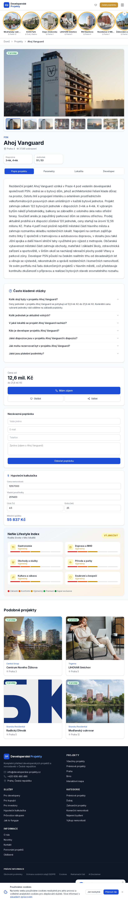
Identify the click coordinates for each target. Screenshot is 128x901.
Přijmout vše (111, 892)
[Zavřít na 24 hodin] (123, 882)
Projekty (18, 41)
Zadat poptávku (109, 5)
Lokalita (79, 171)
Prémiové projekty (76, 766)
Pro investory (10, 805)
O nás (7, 834)
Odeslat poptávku (64, 461)
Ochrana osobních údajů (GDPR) (40, 874)
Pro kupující (10, 800)
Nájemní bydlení (74, 815)
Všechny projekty (75, 761)
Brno (68, 776)
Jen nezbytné (94, 892)
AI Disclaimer (95, 874)
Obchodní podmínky (13, 874)
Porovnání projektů (13, 849)
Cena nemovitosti (15, 481)
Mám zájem (66, 390)
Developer (108, 171)
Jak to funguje (11, 820)
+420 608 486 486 (17, 776)
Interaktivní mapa (75, 781)
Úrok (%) (11, 503)
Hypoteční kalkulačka (15, 810)
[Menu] (122, 5)
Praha (69, 771)
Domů (7, 41)
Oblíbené (8, 854)
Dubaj (69, 800)
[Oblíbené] (95, 5)
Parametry (49, 171)
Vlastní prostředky (15, 492)
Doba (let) (69, 503)
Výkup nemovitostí (76, 820)
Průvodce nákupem (14, 815)
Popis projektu (19, 171)
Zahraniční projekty (76, 805)
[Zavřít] (122, 891)
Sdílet (94, 398)
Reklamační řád (78, 874)
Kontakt (7, 844)
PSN (6, 137)
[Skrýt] (124, 13)
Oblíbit (37, 398)
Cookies (63, 874)
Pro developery (12, 795)
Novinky (8, 839)
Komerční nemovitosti (77, 810)
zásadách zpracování (21, 897)
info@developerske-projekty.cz (24, 772)
